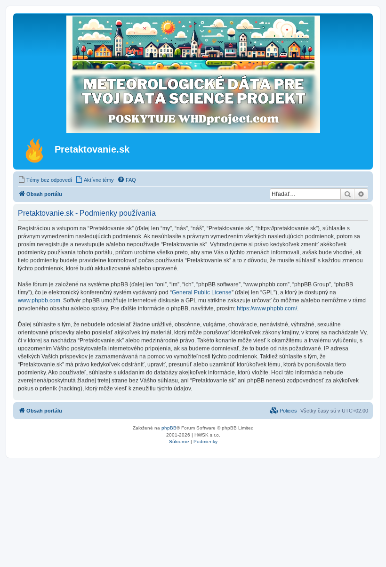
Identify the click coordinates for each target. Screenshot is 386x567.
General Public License (202, 292)
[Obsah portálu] (35, 150)
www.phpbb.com (39, 300)
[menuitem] (45, 180)
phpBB (169, 427)
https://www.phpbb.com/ (267, 308)
